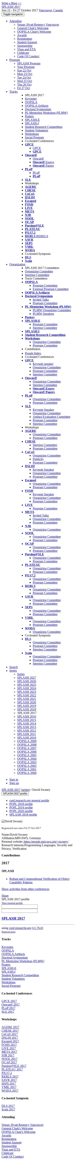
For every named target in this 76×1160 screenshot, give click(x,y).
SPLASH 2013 (26, 727)
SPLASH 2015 (26, 720)
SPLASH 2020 (26, 702)
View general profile (12, 902)
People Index (33, 353)
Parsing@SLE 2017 (14, 1066)
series (25, 789)
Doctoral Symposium (38, 109)
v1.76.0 (37, 928)
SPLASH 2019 (26, 706)
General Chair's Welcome (33, 28)
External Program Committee (51, 289)
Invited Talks (41, 299)
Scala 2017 (8, 1109)
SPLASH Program (28, 63)
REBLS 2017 (10, 1076)
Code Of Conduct (28, 56)
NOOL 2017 (9, 1058)
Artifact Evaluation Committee (51, 416)
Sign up (14, 783)
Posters (29, 116)
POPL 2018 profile (21, 804)
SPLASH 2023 (26, 691)
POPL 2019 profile (21, 807)
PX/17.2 (7, 1073)
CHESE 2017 (10, 1030)
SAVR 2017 (9, 1080)
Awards (22, 35)
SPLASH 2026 (26, 681)
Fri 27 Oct (23, 88)
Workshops (32, 134)
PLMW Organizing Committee (52, 310)
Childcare (23, 52)
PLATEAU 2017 (12, 1069)
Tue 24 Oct (24, 77)
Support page (9, 931)
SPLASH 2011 (26, 734)
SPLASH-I (32, 123)
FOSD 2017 (9, 1044)
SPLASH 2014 (26, 723)
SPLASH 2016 (26, 716)
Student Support (27, 42)
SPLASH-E (32, 119)
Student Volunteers (36, 130)
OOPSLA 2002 (26, 765)
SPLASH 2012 (26, 730)
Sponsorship (24, 45)
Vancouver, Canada (51, 10)
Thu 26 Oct (24, 84)
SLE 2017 (8, 1011)
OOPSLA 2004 (26, 758)
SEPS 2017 (9, 1083)
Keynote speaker (43, 364)
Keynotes (31, 98)
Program (14, 60)
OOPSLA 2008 (26, 744)
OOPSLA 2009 (26, 741)
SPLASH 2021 (26, 698)
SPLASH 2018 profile (23, 814)
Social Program (34, 137)
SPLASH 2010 (26, 737)
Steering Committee (37, 275)
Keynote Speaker (43, 409)
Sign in (13, 779)
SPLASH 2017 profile (15, 793)
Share (5, 895)
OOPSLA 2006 (26, 751)
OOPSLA (31, 102)
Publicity (38, 459)
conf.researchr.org (20, 928)
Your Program (25, 67)
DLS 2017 (8, 1106)
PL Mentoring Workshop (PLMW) (46, 112)
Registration (24, 38)
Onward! (38, 158)
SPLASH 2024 (26, 688)
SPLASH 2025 (26, 684)
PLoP (36, 172)
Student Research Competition (43, 126)
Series (21, 674)
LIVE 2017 (9, 1048)
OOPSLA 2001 (26, 769)
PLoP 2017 (8, 1008)
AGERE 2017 (10, 1027)
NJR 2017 (8, 1055)
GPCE (37, 148)
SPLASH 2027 (26, 677)
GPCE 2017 (9, 1001)
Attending (15, 21)
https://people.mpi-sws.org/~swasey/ (45, 841)
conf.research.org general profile (29, 800)
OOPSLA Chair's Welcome (34, 31)
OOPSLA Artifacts (36, 105)
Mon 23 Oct (24, 74)
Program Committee (45, 285)
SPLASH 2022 (26, 695)
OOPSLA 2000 (26, 773)
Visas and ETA (26, 49)
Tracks (13, 91)
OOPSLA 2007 (26, 748)
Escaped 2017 (10, 1041)
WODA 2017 (10, 1090)
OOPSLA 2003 (26, 762)
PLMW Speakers (43, 313)
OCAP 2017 (9, 1062)
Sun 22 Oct (24, 70)
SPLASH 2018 (26, 709)
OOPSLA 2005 (26, 755)
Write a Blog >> (11, 3)
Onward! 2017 (11, 1004)
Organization (17, 264)
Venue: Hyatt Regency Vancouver (38, 24)
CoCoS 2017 (10, 1034)
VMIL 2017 (9, 1087)
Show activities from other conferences (25, 889)
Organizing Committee (39, 271)
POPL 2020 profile (21, 811)
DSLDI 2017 (10, 1037)
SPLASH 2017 (11, 789)
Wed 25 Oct (24, 81)
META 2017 (9, 1051)
